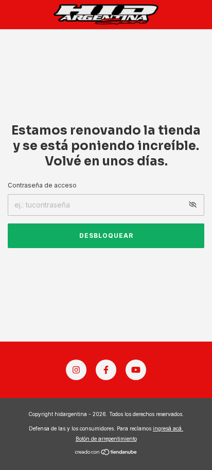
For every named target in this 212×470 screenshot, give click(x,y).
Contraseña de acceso (42, 185)
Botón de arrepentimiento (106, 439)
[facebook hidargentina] (106, 370)
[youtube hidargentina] (136, 370)
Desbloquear (106, 235)
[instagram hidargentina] (76, 370)
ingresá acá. (168, 428)
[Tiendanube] (106, 452)
